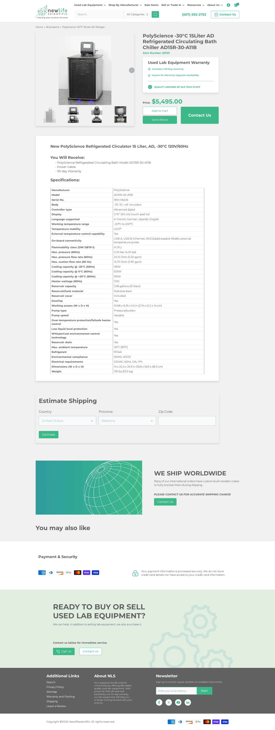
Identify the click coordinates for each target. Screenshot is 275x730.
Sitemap (51, 691)
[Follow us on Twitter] (169, 702)
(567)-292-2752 (194, 14)
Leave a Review (56, 706)
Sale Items (152, 5)
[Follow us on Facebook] (159, 702)
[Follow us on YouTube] (178, 702)
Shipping (52, 701)
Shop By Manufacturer (123, 5)
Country (45, 411)
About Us (213, 5)
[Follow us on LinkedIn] (188, 702)
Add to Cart (160, 111)
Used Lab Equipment (88, 5)
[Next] (132, 70)
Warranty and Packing (60, 696)
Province (106, 411)
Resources (194, 5)
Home (39, 27)
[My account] (228, 5)
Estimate (48, 434)
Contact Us (199, 115)
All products (52, 27)
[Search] (155, 14)
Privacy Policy (55, 687)
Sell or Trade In (171, 5)
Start (204, 691)
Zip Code (166, 411)
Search (50, 682)
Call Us (66, 651)
